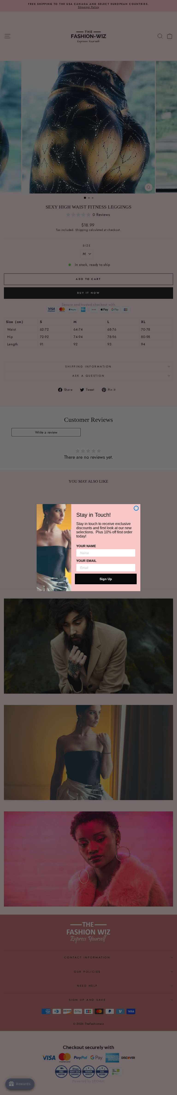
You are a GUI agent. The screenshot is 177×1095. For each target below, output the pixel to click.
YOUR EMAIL (86, 561)
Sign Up (106, 579)
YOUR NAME (86, 546)
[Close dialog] (136, 508)
